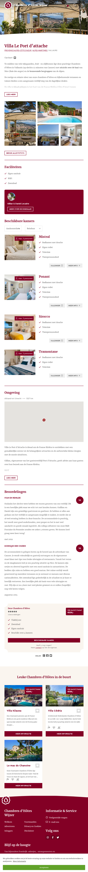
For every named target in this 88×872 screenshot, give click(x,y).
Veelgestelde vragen (58, 817)
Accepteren (44, 867)
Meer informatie (19, 861)
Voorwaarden (30, 822)
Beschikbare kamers (44, 640)
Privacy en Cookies (32, 826)
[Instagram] (48, 837)
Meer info (73, 266)
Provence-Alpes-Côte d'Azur (18, 50)
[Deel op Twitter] (51, 656)
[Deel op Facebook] (47, 656)
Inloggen (8, 831)
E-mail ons (54, 822)
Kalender (56, 266)
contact (39, 647)
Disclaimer (29, 831)
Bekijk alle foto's (15, 153)
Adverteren (9, 826)
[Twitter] (58, 837)
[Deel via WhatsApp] (44, 656)
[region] (44, 863)
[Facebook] (53, 837)
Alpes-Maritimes (40, 50)
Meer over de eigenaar (20, 209)
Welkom (8, 822)
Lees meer (11, 94)
